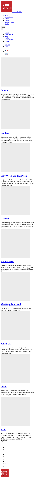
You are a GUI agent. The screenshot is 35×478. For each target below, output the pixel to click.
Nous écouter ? (9, 22)
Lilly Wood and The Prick (14, 176)
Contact (7, 24)
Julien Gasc (6, 343)
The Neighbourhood (11, 304)
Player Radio (9, 17)
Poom (4, 386)
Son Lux (5, 133)
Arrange (5, 218)
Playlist (7, 20)
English (7, 46)
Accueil (7, 15)
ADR (3, 429)
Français (7, 45)
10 (5, 463)
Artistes (7, 18)
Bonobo (4, 90)
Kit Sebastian (7, 261)
